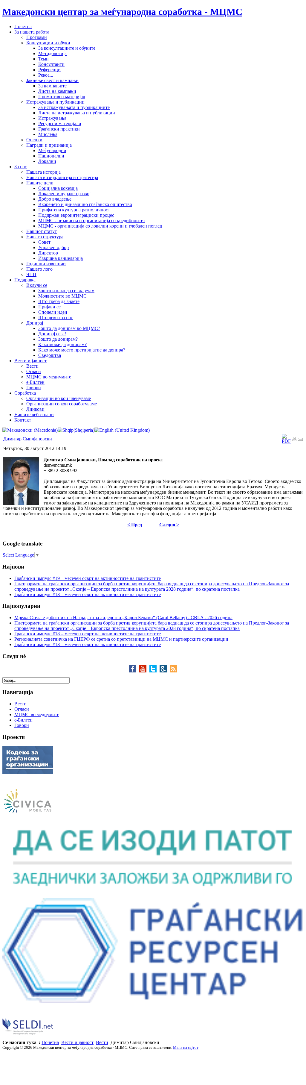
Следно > (169, 524)
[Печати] (294, 439)
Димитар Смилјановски (27, 438)
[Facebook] (134, 670)
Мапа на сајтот (185, 1047)
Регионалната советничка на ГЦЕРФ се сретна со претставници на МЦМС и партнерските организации (121, 639)
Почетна (50, 1042)
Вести (102, 1042)
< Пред (134, 524)
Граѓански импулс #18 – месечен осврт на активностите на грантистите (87, 594)
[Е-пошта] (300, 439)
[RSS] (173, 670)
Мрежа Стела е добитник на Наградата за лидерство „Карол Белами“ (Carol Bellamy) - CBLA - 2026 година (123, 617)
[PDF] (286, 441)
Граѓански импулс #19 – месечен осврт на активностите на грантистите (87, 578)
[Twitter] (154, 670)
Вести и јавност (77, 1042)
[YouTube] (144, 670)
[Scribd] (165, 670)
